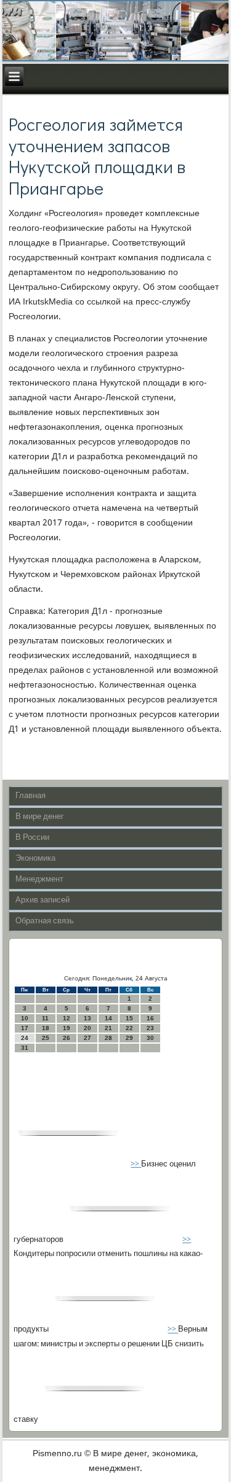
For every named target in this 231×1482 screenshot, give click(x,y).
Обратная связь (44, 921)
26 (66, 1037)
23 (150, 1028)
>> (136, 1164)
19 (66, 1028)
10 (24, 1018)
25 (45, 1037)
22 (129, 1028)
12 (66, 1018)
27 (87, 1037)
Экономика (35, 859)
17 (24, 1028)
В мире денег (39, 817)
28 (108, 1037)
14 (108, 1018)
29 (129, 1037)
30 (150, 1037)
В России (32, 838)
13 (87, 1018)
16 (150, 1018)
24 (24, 1037)
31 (24, 1047)
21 (108, 1028)
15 (129, 1018)
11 (45, 1018)
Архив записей (42, 900)
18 (45, 1028)
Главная (30, 796)
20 (87, 1028)
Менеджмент (39, 879)
